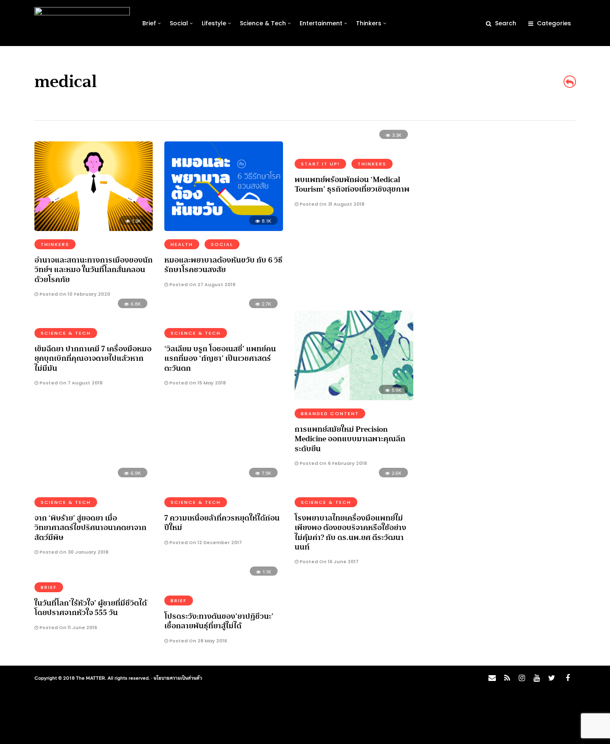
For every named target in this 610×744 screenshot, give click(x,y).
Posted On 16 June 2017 (328, 561)
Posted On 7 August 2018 (70, 382)
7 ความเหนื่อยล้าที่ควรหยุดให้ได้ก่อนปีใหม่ (222, 522)
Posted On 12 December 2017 (205, 542)
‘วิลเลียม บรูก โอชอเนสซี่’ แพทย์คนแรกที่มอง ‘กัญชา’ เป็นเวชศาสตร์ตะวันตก (220, 358)
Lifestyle (214, 23)
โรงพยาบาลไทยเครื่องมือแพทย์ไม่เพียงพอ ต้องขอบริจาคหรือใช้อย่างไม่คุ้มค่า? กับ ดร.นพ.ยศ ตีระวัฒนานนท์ (350, 532)
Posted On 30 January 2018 (73, 552)
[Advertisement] (502, 193)
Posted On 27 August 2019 (201, 284)
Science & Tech (263, 23)
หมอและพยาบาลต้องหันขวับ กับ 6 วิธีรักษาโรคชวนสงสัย (223, 264)
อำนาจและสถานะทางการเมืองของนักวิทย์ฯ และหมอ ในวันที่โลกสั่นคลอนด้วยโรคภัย (93, 269)
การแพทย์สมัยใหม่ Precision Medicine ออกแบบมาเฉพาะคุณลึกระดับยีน (350, 439)
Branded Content (330, 413)
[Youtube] (536, 678)
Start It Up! (320, 163)
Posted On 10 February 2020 (74, 294)
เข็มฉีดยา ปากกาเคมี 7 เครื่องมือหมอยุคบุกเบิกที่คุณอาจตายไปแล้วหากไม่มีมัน (92, 358)
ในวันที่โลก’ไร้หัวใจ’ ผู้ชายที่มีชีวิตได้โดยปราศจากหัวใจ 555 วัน (90, 607)
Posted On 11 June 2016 (67, 627)
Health (182, 244)
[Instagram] (521, 678)
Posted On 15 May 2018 (197, 382)
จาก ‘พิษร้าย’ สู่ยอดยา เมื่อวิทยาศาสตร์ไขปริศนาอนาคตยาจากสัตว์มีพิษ (90, 527)
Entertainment (321, 23)
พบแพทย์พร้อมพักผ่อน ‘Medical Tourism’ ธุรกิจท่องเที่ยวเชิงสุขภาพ (352, 184)
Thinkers (368, 23)
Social (179, 23)
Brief (149, 23)
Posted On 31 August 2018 (331, 204)
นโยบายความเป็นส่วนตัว (178, 677)
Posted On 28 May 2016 (197, 640)
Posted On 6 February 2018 (332, 463)
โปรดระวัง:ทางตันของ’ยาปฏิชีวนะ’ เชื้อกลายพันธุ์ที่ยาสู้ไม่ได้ (218, 621)
